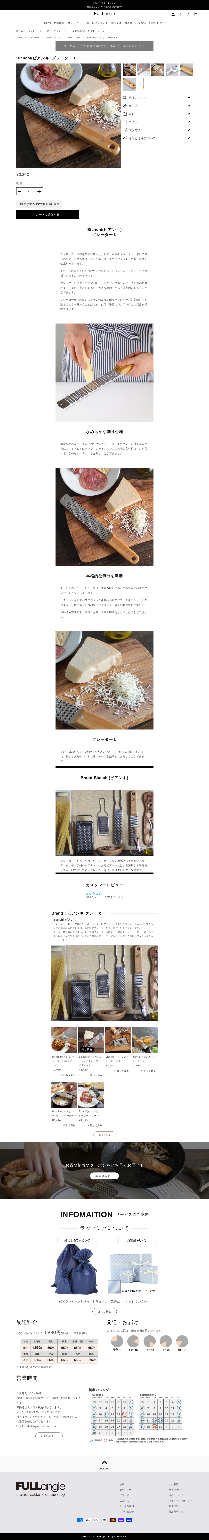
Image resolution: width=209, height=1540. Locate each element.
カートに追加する (47, 214)
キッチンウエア (53, 37)
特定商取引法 (176, 1511)
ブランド (124, 1495)
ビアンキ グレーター (57, 30)
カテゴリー (74, 22)
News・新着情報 (54, 22)
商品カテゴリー (128, 1489)
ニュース (124, 1500)
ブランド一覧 (35, 30)
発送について (176, 1489)
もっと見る (105, 1134)
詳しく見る (104, 1311)
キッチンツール (74, 37)
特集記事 (116, 22)
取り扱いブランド (97, 22)
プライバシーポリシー (181, 1500)
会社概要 (173, 1484)
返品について (176, 1495)
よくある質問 (127, 1506)
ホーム (19, 30)
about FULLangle (135, 22)
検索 (122, 1484)
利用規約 (173, 1506)
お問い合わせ (157, 22)
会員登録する (104, 1176)
